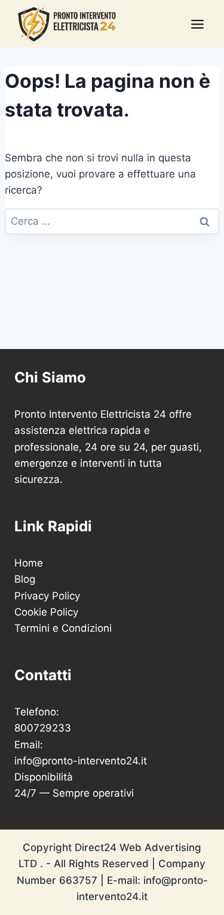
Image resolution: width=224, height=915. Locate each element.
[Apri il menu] (197, 24)
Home (28, 563)
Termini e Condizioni (63, 628)
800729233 (42, 728)
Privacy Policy (47, 596)
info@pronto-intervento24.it (80, 761)
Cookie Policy (46, 612)
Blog (24, 579)
